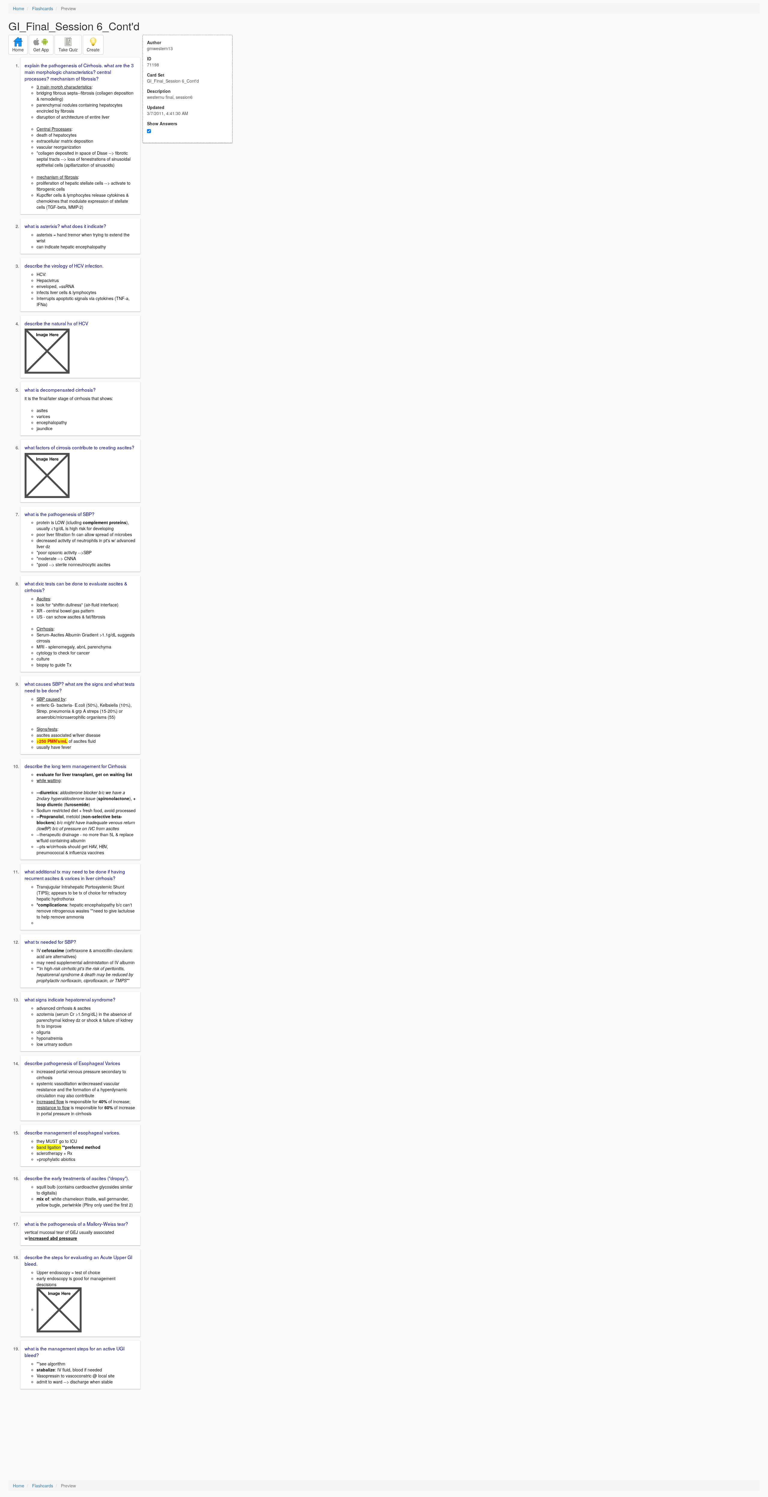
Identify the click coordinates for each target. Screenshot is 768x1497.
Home (18, 8)
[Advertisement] (190, 202)
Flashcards (42, 8)
